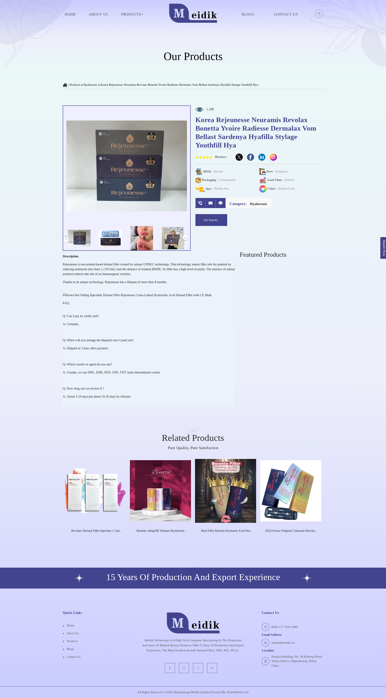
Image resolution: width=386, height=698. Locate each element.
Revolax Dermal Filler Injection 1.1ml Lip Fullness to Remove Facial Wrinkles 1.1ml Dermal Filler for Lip (95, 531)
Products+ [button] (132, 14)
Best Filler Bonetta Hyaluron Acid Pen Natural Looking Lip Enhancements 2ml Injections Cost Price (225, 531)
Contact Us (286, 14)
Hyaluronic (90, 84)
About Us (98, 14)
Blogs (248, 14)
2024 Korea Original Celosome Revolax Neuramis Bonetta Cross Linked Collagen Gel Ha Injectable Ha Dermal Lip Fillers (290, 531)
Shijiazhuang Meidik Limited (191, 692)
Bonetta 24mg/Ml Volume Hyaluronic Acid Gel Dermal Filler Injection (161, 531)
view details (93, 537)
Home (70, 14)
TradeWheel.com (238, 692)
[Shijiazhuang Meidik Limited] (193, 14)
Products (75, 84)
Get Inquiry (211, 220)
